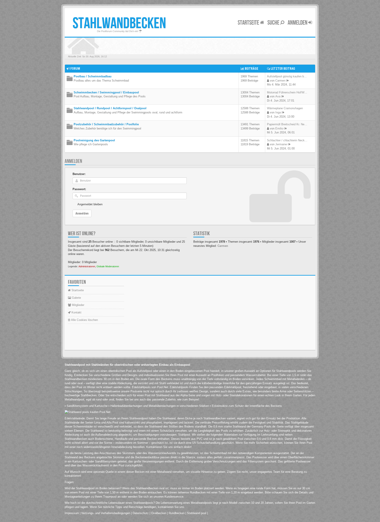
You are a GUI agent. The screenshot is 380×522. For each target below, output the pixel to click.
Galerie (76, 297)
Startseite (249, 22)
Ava (277, 96)
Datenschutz (141, 513)
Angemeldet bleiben (89, 204)
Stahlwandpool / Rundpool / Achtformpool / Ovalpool (110, 108)
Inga (278, 112)
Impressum (72, 513)
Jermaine (281, 144)
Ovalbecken (158, 513)
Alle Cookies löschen (84, 320)
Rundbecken (177, 513)
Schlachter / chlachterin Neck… (287, 140)
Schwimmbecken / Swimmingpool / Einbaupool (106, 92)
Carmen (280, 80)
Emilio (279, 128)
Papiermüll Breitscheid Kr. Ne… (287, 124)
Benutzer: (79, 174)
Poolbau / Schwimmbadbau (92, 76)
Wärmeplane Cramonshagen (285, 108)
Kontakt (76, 312)
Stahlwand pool (196, 513)
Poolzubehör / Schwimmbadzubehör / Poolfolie (106, 124)
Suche (273, 22)
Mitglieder (77, 305)
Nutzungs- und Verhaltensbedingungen (105, 513)
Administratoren (87, 266)
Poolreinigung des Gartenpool (94, 140)
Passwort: (79, 189)
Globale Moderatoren (108, 266)
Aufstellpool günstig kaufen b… (287, 76)
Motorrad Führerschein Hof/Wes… (288, 92)
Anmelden (298, 22)
